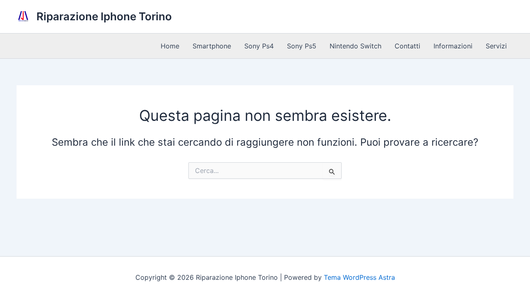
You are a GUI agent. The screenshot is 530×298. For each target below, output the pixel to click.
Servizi (496, 46)
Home (170, 46)
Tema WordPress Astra (359, 277)
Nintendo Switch (355, 46)
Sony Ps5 (301, 46)
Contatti (407, 46)
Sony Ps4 (259, 46)
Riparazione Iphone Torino (104, 16)
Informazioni (453, 46)
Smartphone (212, 46)
